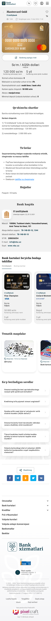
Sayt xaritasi (32, 602)
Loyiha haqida (11, 599)
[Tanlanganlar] (35, 3)
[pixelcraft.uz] (25, 612)
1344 (36, 230)
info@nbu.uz (15, 242)
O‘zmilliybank (12, 15)
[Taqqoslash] (29, 3)
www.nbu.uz (13, 246)
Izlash (18, 602)
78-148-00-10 (27, 230)
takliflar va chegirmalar (24, 179)
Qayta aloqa (39, 599)
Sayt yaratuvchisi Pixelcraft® (25, 608)
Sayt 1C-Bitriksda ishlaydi (25, 617)
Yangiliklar (25, 599)
